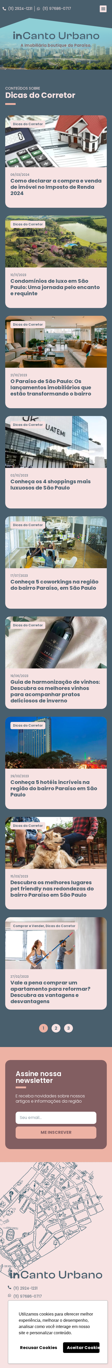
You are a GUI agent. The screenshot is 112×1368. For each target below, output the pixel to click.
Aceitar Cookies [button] (83, 1348)
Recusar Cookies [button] (38, 1348)
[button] (103, 8)
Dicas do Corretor (28, 124)
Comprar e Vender (28, 926)
